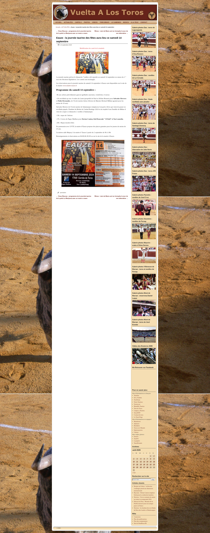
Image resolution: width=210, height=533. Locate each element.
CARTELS (78, 22)
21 (147, 464)
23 (154, 464)
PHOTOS (87, 22)
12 (141, 462)
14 (147, 462)
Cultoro (136, 432)
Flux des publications (140, 519)
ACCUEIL (58, 22)
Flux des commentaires (140, 521)
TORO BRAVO (104, 22)
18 (137, 464)
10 (134, 462)
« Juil (134, 472)
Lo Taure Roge (138, 417)
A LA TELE (134, 22)
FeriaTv (136, 436)
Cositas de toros (138, 415)
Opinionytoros (138, 430)
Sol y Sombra (138, 397)
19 (141, 464)
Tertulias (136, 395)
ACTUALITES (68, 22)
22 (150, 464)
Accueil (58, 27)
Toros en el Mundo (139, 428)
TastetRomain (138, 443)
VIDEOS (95, 22)
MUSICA (126, 22)
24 (134, 467)
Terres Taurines (138, 402)
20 (144, 464)
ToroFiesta (137, 400)
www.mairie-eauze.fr (70, 85)
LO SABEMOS (116, 22)
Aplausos (136, 423)
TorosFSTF (137, 413)
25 (137, 467)
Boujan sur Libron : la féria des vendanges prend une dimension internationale (143, 488)
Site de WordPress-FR (140, 523)
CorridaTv (137, 441)
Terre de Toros (138, 408)
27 (144, 467)
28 (147, 467)
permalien (63, 192)
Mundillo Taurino (139, 406)
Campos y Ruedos (139, 410)
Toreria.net (137, 404)
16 (154, 462)
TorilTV (136, 439)
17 (134, 464)
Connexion (137, 517)
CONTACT (144, 22)
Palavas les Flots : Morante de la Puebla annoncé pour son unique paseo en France (143, 504)
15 (150, 462)
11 (137, 462)
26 (141, 467)
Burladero (137, 426)
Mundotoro (137, 421)
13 (144, 462)
